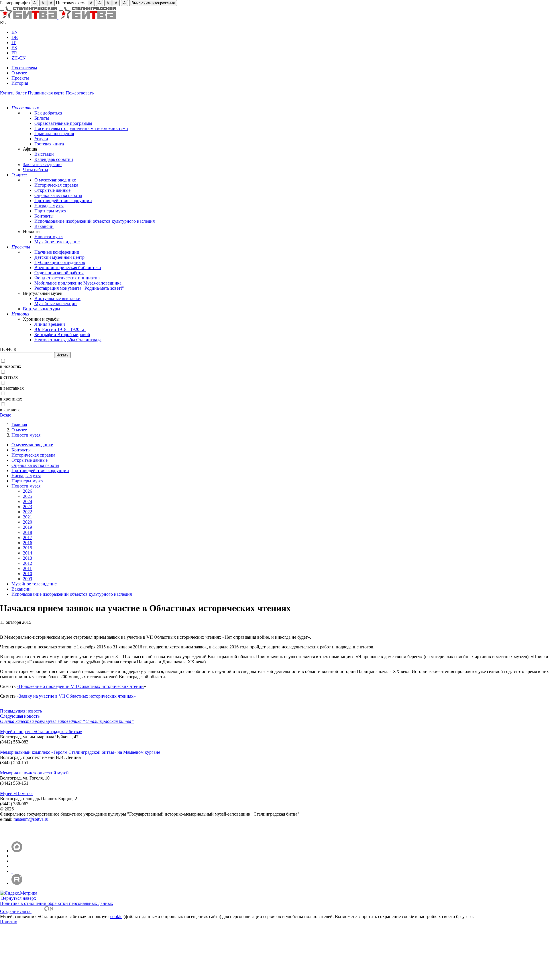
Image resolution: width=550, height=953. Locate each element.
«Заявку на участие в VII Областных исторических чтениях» (76, 696)
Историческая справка (56, 185)
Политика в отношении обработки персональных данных (56, 903)
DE (14, 37)
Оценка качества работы (58, 195)
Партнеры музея (50, 210)
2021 (27, 516)
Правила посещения (54, 133)
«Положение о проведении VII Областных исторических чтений (80, 686)
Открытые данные (52, 190)
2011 (27, 568)
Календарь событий (53, 159)
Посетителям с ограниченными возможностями (81, 128)
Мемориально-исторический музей (34, 772)
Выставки (44, 154)
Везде (5, 415)
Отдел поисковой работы (59, 272)
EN (14, 32)
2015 (27, 547)
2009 (27, 578)
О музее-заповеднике (55, 179)
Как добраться (48, 113)
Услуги (41, 138)
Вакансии (44, 226)
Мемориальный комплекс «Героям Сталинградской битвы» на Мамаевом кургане (80, 752)
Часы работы (35, 169)
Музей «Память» (16, 793)
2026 (27, 491)
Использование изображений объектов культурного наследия (94, 221)
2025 (27, 496)
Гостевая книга (49, 143)
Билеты (41, 118)
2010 (27, 573)
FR (14, 52)
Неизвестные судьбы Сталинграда (67, 339)
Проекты (20, 78)
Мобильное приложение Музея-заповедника (77, 283)
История (19, 83)
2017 (27, 537)
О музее (19, 72)
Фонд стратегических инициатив (67, 277)
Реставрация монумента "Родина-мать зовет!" (79, 288)
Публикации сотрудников (59, 262)
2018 (27, 532)
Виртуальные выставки (57, 298)
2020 (27, 522)
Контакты (44, 216)
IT (13, 42)
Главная (19, 424)
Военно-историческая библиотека (67, 267)
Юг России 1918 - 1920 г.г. (60, 329)
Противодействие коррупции (63, 200)
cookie (116, 916)
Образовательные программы (63, 123)
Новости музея (48, 236)
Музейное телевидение (57, 241)
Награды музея (49, 205)
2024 (27, 501)
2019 (27, 527)
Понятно (8, 921)
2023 (27, 506)
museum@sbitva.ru (30, 819)
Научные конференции (56, 252)
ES (14, 47)
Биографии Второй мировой (62, 334)
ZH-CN (18, 58)
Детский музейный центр (59, 257)
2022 (27, 511)
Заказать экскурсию (42, 164)
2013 (27, 558)
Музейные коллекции (55, 303)
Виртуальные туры (41, 308)
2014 (27, 553)
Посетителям (24, 67)
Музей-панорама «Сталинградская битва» (41, 731)
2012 (27, 563)
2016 (27, 542)
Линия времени (49, 324)
